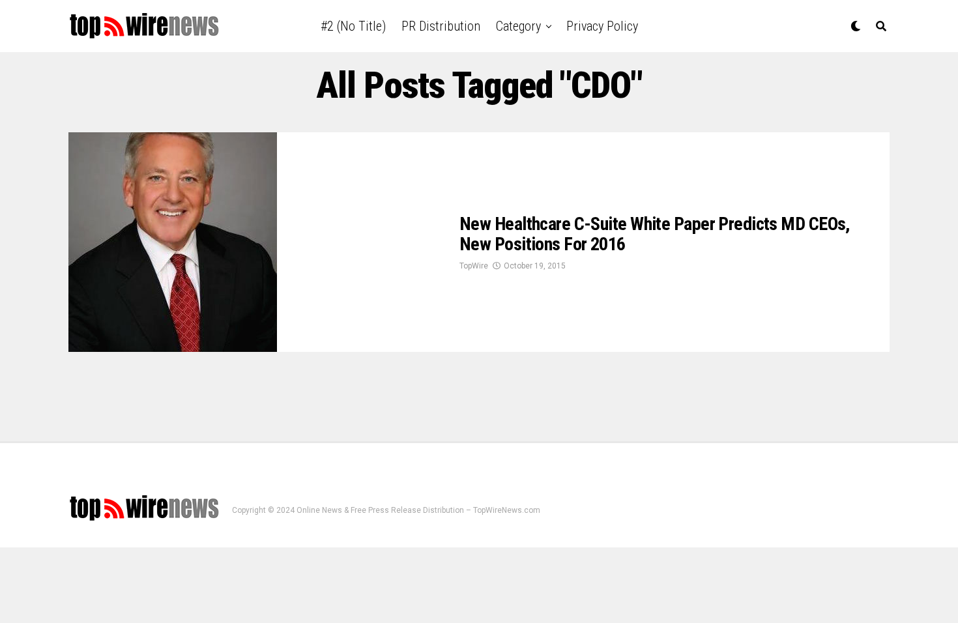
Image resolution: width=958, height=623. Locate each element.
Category (518, 26)
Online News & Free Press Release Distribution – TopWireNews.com (418, 510)
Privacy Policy (602, 26)
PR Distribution (440, 26)
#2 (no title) (353, 26)
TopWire (473, 265)
